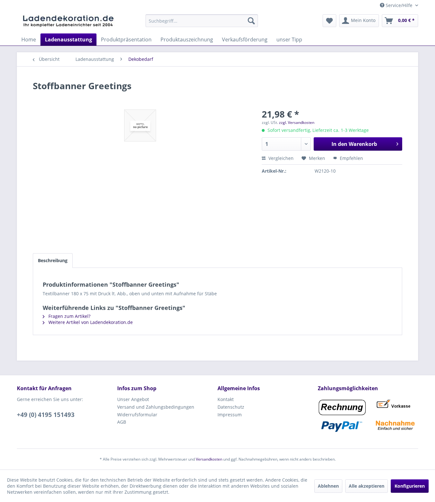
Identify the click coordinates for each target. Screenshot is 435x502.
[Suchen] (251, 20)
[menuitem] (202, 20)
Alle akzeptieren (366, 486)
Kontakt (226, 399)
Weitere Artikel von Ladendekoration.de (90, 322)
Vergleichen (280, 158)
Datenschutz (231, 407)
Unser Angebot (133, 399)
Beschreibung (53, 260)
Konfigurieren (410, 486)
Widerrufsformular (137, 415)
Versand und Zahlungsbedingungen (155, 407)
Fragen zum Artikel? (68, 316)
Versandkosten (209, 459)
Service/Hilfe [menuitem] (399, 5)
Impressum (230, 415)
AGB (121, 422)
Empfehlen (351, 158)
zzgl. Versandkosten (296, 122)
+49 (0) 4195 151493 (46, 415)
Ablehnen (328, 486)
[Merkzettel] (329, 20)
